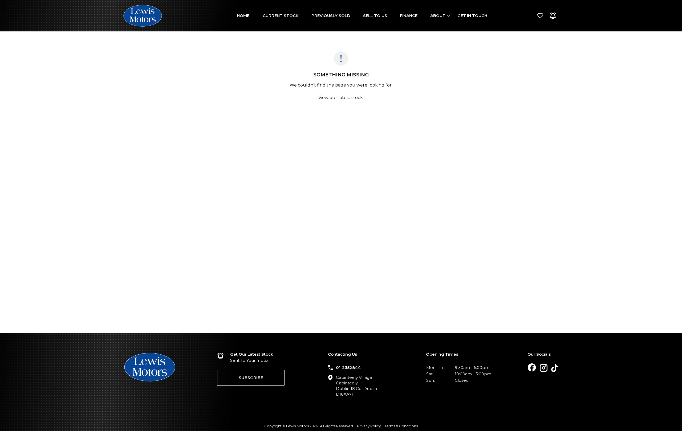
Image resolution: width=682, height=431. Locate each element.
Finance (408, 15)
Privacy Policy (369, 426)
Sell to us (375, 15)
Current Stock (281, 15)
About (437, 15)
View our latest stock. (341, 97)
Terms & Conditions (401, 426)
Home (243, 15)
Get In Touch (472, 15)
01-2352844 (348, 367)
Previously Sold (330, 15)
